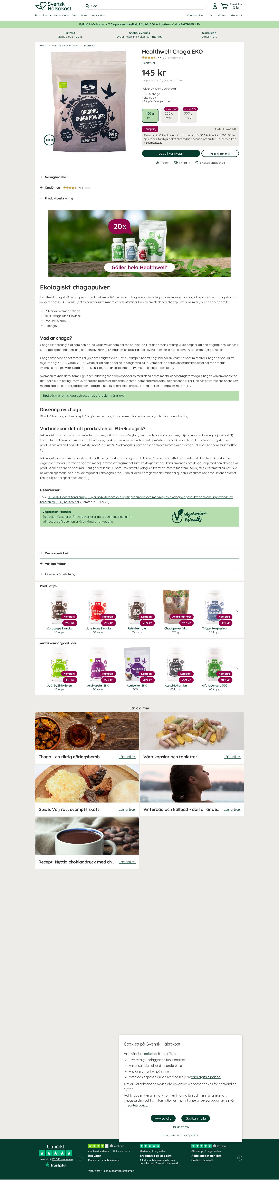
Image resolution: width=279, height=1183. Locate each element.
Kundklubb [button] (209, 34)
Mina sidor (237, 15)
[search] (145, 6)
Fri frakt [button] (69, 34)
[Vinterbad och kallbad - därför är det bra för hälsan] (192, 790)
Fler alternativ (180, 1127)
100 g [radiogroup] (150, 115)
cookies (148, 1054)
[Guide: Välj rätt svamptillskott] (87, 790)
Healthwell (148, 63)
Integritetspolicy (135, 1105)
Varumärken (80, 15)
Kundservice (195, 15)
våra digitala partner (206, 1077)
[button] (232, 6)
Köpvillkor (192, 1135)
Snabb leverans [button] (139, 34)
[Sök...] (87, 6)
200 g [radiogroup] (171, 114)
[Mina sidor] (214, 6)
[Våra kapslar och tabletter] (192, 738)
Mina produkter (217, 15)
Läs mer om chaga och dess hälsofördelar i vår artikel (87, 395)
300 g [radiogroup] (190, 114)
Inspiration (98, 15)
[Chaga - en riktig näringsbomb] (87, 738)
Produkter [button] (41, 15)
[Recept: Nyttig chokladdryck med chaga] (87, 843)
